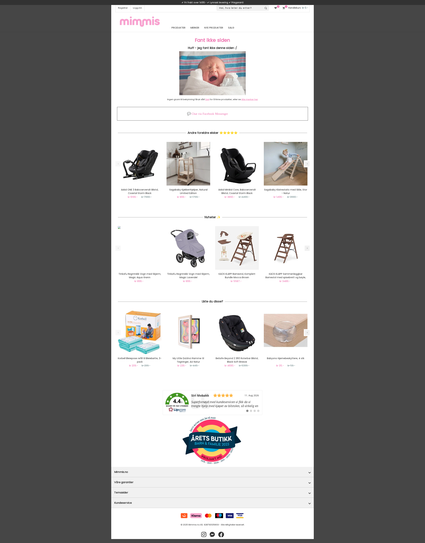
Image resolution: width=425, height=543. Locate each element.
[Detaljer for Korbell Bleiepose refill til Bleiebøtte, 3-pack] (140, 332)
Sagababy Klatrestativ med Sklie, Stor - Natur (285, 191)
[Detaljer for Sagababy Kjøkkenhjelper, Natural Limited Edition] (188, 164)
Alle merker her (249, 99)
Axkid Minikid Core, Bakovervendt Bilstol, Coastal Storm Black (237, 191)
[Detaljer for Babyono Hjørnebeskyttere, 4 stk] (285, 332)
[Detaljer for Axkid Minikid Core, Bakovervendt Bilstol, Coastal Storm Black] (237, 164)
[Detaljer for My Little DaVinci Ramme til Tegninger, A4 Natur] (188, 332)
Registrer (123, 7)
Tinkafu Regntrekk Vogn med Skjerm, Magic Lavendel (188, 275)
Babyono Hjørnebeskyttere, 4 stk (285, 358)
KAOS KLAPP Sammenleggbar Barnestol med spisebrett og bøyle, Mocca (285, 275)
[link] (212, 402)
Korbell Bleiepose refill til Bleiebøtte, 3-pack (140, 360)
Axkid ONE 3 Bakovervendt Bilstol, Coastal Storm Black (139, 191)
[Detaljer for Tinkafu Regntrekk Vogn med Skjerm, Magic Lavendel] (188, 248)
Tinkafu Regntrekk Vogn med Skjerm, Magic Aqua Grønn (140, 275)
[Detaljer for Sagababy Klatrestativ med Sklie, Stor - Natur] (285, 164)
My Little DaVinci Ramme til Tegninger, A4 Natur (188, 360)
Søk (207, 99)
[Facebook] (221, 534)
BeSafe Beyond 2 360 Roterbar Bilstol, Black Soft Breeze (237, 360)
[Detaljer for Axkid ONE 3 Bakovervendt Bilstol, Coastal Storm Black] (140, 164)
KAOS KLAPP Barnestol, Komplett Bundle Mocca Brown (237, 275)
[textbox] (240, 8)
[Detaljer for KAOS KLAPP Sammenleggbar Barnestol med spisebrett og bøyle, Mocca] (285, 248)
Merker (194, 27)
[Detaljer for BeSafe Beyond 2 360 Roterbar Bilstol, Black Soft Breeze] (237, 332)
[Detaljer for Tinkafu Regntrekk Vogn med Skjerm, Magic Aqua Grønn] (140, 248)
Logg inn (137, 7)
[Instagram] (203, 534)
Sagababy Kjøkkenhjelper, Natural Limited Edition (188, 191)
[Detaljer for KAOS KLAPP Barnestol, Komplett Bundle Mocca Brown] (237, 248)
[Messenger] (212, 534)
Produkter (178, 27)
